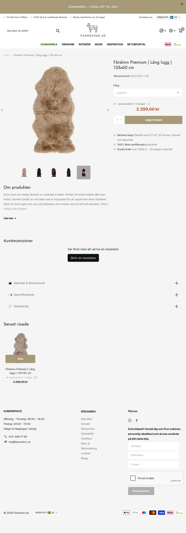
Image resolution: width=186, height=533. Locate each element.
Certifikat (86, 438)
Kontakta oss (145, 17)
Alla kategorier (68, 44)
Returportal (136, 44)
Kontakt (85, 423)
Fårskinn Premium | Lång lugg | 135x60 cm (20, 371)
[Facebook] (137, 420)
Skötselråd (87, 433)
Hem (6, 55)
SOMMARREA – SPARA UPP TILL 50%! (93, 7)
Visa (20, 358)
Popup (148, 103)
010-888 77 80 (18, 436)
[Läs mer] (163, 31)
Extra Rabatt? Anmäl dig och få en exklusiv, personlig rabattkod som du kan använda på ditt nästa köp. (154, 433)
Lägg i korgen (153, 119)
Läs (8, 218)
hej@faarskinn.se (20, 441)
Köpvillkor (86, 418)
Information (88, 411)
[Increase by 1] (122, 117)
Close (182, 4)
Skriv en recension (83, 258)
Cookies (85, 453)
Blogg (84, 458)
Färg (116, 85)
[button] (2, 110)
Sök (58, 31)
